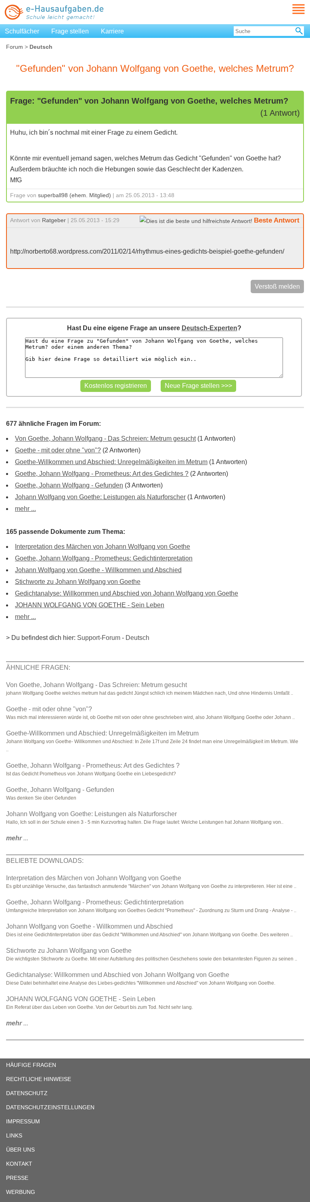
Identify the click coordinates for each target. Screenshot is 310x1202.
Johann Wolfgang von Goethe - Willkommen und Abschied (98, 570)
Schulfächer (22, 31)
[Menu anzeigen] (289, 9)
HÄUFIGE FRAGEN (31, 1065)
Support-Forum (98, 637)
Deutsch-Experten (209, 328)
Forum (14, 47)
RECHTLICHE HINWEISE (38, 1079)
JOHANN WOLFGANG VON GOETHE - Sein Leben (89, 605)
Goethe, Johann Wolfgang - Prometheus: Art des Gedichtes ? (102, 473)
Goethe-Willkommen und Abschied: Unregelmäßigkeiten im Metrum (111, 461)
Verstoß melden (277, 286)
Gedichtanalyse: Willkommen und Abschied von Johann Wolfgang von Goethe (126, 593)
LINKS (14, 1135)
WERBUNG (20, 1192)
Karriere (112, 31)
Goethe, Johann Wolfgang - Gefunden (69, 485)
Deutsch (137, 637)
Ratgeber (54, 220)
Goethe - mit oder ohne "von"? (58, 450)
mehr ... (25, 508)
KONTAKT (19, 1163)
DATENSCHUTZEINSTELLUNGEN (50, 1107)
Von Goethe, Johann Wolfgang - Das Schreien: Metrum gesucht (105, 438)
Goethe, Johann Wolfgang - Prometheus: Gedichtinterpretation (104, 558)
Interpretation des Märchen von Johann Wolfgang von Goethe (102, 546)
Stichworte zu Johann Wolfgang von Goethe (77, 581)
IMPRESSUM (23, 1121)
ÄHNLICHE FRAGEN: (38, 667)
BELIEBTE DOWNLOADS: (45, 860)
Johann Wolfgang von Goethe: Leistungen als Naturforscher (100, 497)
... (17, 838)
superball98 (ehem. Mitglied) (74, 195)
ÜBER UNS (20, 1149)
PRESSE (17, 1178)
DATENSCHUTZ (27, 1093)
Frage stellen (70, 31)
